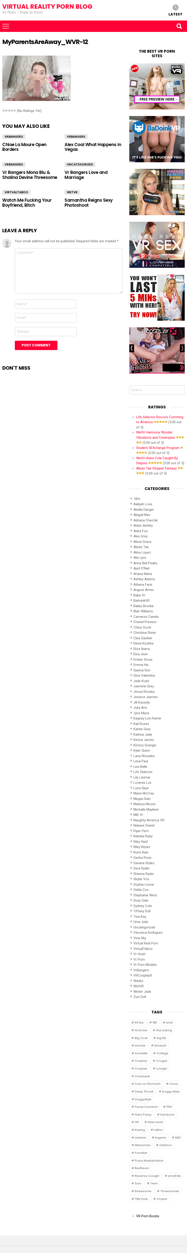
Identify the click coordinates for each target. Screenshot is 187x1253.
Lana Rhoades (144, 756)
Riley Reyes (141, 847)
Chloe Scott (142, 627)
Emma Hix (140, 665)
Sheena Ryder (143, 874)
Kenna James (143, 740)
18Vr (136, 499)
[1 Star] (3, 110)
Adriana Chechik (145, 520)
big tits (161, 1038)
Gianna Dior (142, 670)
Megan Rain (142, 799)
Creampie (142, 1076)
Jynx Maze (141, 713)
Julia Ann (140, 708)
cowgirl (161, 1068)
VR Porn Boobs (147, 1216)
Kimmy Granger (144, 745)
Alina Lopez (142, 552)
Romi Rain (140, 852)
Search (179, 26)
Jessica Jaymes (145, 697)
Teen (154, 1183)
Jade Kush (141, 681)
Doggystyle (143, 1099)
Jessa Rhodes (144, 692)
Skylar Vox (141, 879)
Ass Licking (164, 1030)
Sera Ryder (141, 868)
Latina (158, 1130)
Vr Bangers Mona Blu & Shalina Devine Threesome (29, 174)
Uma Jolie (140, 922)
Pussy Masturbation (149, 1160)
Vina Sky (139, 938)
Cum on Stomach (148, 1084)
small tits (174, 1176)
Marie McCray (143, 793)
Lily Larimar (142, 777)
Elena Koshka (143, 643)
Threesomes (169, 1191)
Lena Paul (140, 761)
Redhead (142, 1168)
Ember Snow (142, 659)
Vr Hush (139, 954)
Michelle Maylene (146, 809)
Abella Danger (143, 510)
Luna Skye (141, 788)
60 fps (139, 1022)
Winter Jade (142, 992)
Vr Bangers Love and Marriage (86, 174)
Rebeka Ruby (143, 836)
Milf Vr (138, 815)
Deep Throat (144, 1091)
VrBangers (14, 136)
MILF (178, 1137)
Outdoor (165, 1145)
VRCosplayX (142, 975)
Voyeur (162, 1199)
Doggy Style (171, 1091)
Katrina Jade (142, 734)
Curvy (173, 1084)
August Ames (143, 590)
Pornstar (141, 1153)
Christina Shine (144, 633)
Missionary (143, 1145)
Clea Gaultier (142, 638)
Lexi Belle (140, 767)
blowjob (160, 1045)
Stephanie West (145, 895)
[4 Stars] (11, 110)
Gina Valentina (144, 675)
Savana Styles (143, 863)
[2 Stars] (6, 110)
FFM (169, 1107)
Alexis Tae (141, 547)
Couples (141, 1068)
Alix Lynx (139, 558)
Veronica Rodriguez (148, 933)
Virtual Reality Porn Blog (47, 6)
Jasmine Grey (143, 686)
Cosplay (141, 1061)
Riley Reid (140, 842)
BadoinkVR (141, 600)
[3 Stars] (9, 110)
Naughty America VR (148, 820)
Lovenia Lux (142, 783)
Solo (138, 1183)
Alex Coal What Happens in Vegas (93, 147)
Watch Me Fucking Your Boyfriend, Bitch (27, 202)
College (162, 1053)
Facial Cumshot (146, 1107)
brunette (141, 1053)
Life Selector (143, 772)
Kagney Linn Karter (147, 718)
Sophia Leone (143, 884)
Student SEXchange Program (157, 448)
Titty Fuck (141, 1199)
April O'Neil (141, 568)
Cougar (161, 1061)
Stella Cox (140, 890)
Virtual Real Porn (145, 943)
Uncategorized (80, 164)
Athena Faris (142, 585)
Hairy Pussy (143, 1114)
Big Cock (141, 1038)
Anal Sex (141, 1030)
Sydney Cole (142, 906)
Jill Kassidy (141, 702)
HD (137, 1122)
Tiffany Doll (142, 911)
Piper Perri (141, 831)
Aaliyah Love (142, 504)
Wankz (138, 981)
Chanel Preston (144, 622)
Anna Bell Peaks (145, 563)
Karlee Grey (142, 729)
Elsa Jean (140, 654)
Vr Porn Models (145, 965)
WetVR (72, 192)
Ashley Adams (144, 579)
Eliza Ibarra (141, 649)
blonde (140, 1045)
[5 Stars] (14, 110)
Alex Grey (140, 536)
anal (169, 1022)
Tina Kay (139, 917)
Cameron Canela (145, 617)
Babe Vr (139, 595)
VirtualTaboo (16, 192)
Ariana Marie (142, 574)
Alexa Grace (142, 542)
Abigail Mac (142, 515)
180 (155, 1022)
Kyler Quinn (141, 750)
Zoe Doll (139, 997)
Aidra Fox (140, 531)
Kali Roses (141, 724)
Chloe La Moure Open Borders (24, 147)
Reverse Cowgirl (147, 1176)
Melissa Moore (144, 804)
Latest (175, 14)
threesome (143, 1191)
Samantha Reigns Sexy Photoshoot (89, 202)
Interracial (155, 1122)
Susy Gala (140, 900)
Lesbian (140, 1137)
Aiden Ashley (143, 525)
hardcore (167, 1114)
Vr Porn (139, 959)
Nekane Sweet (144, 825)
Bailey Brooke (143, 606)
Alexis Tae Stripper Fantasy (156, 468)
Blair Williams (143, 611)
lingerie (160, 1137)
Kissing (140, 1130)
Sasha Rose (142, 858)
